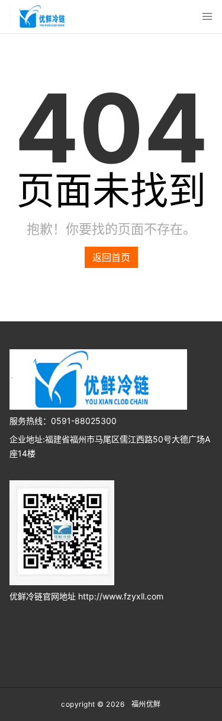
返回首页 (111, 257)
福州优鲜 (146, 704)
